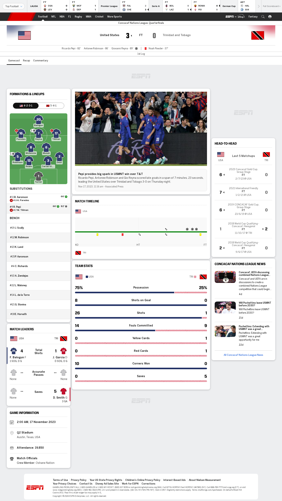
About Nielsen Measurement (205, 480)
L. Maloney (21, 285)
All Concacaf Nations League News (243, 355)
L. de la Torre (22, 295)
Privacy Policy (79, 480)
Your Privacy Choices (64, 483)
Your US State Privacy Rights (106, 480)
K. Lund (19, 247)
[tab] (26, 106)
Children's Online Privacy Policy (142, 480)
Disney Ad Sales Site (107, 483)
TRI (84, 253)
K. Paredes (23, 200)
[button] (263, 16)
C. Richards (21, 266)
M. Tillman (22, 210)
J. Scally (19, 228)
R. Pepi (17, 207)
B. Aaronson (21, 197)
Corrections (148, 483)
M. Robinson (22, 237)
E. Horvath (21, 314)
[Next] (258, 6)
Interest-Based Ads (174, 480)
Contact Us (85, 483)
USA (85, 211)
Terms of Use (60, 480)
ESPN (21, 16)
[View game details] (243, 174)
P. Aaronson (21, 256)
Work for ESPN (130, 483)
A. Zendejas (21, 275)
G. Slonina (20, 304)
